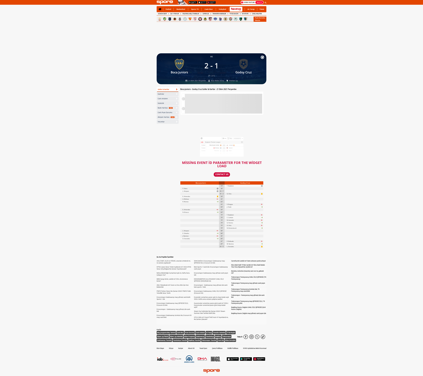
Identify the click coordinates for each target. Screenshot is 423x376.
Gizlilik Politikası (232, 348)
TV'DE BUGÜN (234, 14)
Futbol (168, 9)
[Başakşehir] (170, 19)
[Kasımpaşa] (215, 19)
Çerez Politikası (217, 348)
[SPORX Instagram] (251, 336)
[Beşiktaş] (180, 19)
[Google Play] (246, 360)
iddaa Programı (189, 336)
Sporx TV (195, 9)
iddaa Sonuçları (230, 340)
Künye (171, 348)
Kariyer (180, 348)
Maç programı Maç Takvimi (166, 332)
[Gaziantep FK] (210, 19)
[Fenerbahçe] (225, 19)
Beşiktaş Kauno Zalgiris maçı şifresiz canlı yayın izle (248, 313)
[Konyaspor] (235, 19)
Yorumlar (161, 122)
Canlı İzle (221, 340)
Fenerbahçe (210, 336)
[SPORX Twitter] (257, 336)
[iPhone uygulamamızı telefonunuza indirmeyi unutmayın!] (201, 3)
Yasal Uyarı (203, 348)
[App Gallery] (259, 360)
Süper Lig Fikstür (163, 336)
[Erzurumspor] (246, 19)
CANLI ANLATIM (257, 14)
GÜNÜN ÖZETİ (162, 14)
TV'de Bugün (231, 332)
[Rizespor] (185, 19)
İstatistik (161, 103)
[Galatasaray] (159, 19)
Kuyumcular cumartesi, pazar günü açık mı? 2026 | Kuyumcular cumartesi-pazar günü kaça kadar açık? (211, 305)
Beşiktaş (218, 336)
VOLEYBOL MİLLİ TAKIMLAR (190, 14)
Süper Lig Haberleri (176, 336)
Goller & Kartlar (163, 89)
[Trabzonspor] (220, 19)
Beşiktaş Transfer (194, 340)
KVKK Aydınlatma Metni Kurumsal (254, 348)
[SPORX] (211, 371)
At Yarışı (251, 9)
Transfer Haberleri (219, 332)
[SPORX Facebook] (245, 336)
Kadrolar (161, 94)
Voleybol (222, 9)
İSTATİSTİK (245, 14)
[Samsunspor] (195, 19)
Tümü (261, 9)
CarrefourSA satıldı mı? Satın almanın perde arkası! (248, 261)
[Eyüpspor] (230, 19)
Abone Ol (259, 2)
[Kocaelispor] (241, 19)
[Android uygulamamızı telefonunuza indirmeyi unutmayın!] (192, 3)
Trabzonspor (226, 336)
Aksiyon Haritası (166, 117)
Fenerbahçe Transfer (180, 340)
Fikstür (257, 20)
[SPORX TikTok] (263, 336)
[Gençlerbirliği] (175, 19)
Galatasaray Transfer (164, 340)
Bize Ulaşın (160, 348)
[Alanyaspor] (205, 19)
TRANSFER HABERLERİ (219, 14)
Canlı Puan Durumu (165, 112)
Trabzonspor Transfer (209, 340)
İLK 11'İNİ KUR (174, 14)
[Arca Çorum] (200, 19)
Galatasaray (200, 336)
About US (191, 348)
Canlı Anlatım (163, 99)
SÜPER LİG (206, 14)
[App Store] (233, 360)
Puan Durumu (260, 18)
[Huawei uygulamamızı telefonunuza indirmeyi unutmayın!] (210, 3)
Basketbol (181, 9)
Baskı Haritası (165, 108)
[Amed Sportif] (165, 19)
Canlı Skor (209, 9)
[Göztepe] (190, 19)
